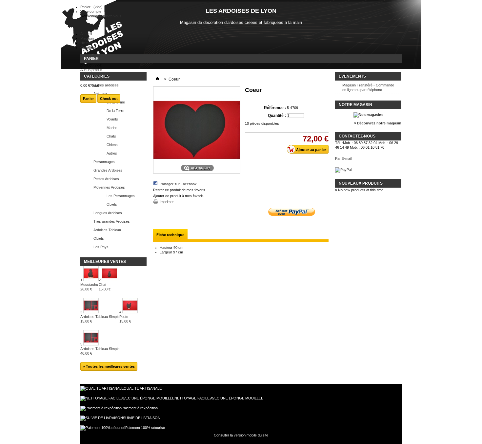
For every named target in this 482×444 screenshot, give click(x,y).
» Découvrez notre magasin (377, 123)
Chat (104, 287)
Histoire (86, 43)
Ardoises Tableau (107, 230)
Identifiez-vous (109, 16)
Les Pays (101, 247)
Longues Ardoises (107, 213)
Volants (112, 119)
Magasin (87, 38)
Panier (91, 58)
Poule (125, 319)
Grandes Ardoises (107, 170)
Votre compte (90, 11)
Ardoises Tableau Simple (99, 319)
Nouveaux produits (361, 183)
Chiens (112, 145)
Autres (112, 153)
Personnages (104, 162)
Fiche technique (170, 235)
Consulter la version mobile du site (241, 435)
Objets (112, 204)
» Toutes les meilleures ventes (109, 366)
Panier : (91, 7)
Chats (111, 136)
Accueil (86, 34)
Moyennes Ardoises (109, 187)
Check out (109, 99)
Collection (88, 47)
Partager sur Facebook (178, 184)
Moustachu (89, 287)
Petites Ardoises (106, 179)
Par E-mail (343, 158)
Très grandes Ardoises (111, 221)
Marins (112, 128)
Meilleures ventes (105, 261)
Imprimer (167, 202)
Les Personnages (121, 196)
